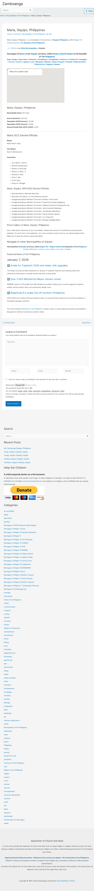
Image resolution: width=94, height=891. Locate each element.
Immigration (8, 706)
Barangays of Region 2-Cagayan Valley (18, 557)
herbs (6, 681)
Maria (22, 54)
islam (6, 710)
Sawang (57, 64)
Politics (6, 749)
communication (9, 607)
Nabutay (47, 62)
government (8, 667)
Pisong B (69, 62)
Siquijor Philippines (60, 40)
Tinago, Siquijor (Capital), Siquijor (16, 455)
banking (7, 522)
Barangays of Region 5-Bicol (14, 571)
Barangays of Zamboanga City (15, 589)
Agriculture (8, 518)
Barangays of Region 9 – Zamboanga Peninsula (21, 586)
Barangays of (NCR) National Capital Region (20, 525)
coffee (6, 603)
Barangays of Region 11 (12, 536)
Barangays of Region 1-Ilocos (14, 529)
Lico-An (12, 62)
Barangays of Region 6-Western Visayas (19, 575)
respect (7, 777)
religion (6, 774)
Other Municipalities (29, 48)
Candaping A (42, 59)
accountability (9, 511)
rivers (6, 781)
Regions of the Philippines (13, 770)
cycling (6, 614)
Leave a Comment (14, 34)
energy (6, 625)
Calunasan (32, 59)
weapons (7, 813)
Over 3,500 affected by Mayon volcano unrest (36, 279)
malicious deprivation (11, 720)
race (5, 766)
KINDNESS (8, 481)
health (6, 674)
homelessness (9, 688)
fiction (6, 639)
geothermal (8, 660)
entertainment (9, 632)
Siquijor (34, 54)
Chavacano (8, 596)
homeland (7, 685)
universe (7, 798)
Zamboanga (12, 3)
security (7, 788)
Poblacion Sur (40, 64)
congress (7, 610)
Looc (32, 62)
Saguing (49, 64)
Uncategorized (9, 791)
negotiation (8, 731)
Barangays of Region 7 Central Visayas (18, 578)
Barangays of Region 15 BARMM (16, 550)
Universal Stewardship (31, 481)
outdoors (7, 738)
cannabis (7, 593)
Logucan (26, 62)
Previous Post (9, 323)
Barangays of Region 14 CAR (14, 546)
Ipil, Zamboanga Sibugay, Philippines (17, 448)
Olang (54, 62)
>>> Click (11, 48)
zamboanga (8, 816)
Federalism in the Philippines (31, 309)
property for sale (10, 756)
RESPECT (80, 478)
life (5, 717)
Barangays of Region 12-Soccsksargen (18, 539)
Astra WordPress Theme (66, 881)
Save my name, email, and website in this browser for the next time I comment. (38, 379)
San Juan (60, 249)
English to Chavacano (12, 628)
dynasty (7, 617)
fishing (6, 642)
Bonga (14, 59)
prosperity (7, 759)
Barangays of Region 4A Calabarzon (17, 564)
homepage (8, 692)
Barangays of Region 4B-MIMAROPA (17, 568)
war (5, 805)
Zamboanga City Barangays (14, 820)
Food (5, 646)
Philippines (50, 56)
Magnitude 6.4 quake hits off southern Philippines (38, 292)
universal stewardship (12, 795)
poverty (7, 752)
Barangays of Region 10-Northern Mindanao (20, 532)
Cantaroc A (63, 59)
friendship (7, 649)
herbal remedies (10, 678)
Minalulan (39, 62)
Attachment (10, 385)
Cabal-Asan (22, 59)
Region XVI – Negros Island (50, 247)
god (5, 664)
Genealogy (8, 656)
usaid (6, 802)
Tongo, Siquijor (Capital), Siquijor (16, 452)
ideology (7, 703)
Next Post (86, 323)
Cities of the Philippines (12, 600)
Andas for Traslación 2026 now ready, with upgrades (39, 265)
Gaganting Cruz (9, 653)
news (6, 735)
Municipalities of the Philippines (33, 34)
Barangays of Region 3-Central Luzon (18, 561)
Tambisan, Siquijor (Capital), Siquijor (17, 462)
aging (6, 515)
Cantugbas (83, 59)
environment (8, 635)
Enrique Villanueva (30, 249)
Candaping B (53, 59)
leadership (7, 713)
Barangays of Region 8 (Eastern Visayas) (19, 582)
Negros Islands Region (63, 54)
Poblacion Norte (79, 62)
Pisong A (61, 62)
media (6, 724)
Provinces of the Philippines (14, 763)
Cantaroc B (73, 59)
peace (6, 742)
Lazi (47, 249)
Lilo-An (18, 62)
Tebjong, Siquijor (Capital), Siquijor (16, 459)
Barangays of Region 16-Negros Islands (18, 554)
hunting (6, 699)
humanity (7, 695)
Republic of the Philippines (34, 43)
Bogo (9, 59)
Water (6, 809)
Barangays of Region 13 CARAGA (16, 543)
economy (7, 621)
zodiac (6, 823)
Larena (41, 249)
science (7, 784)
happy (6, 671)
